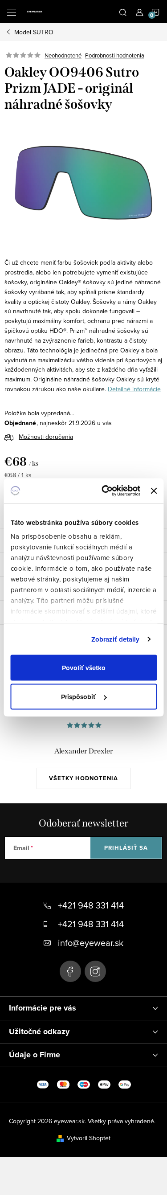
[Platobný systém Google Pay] (124, 1083)
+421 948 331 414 (91, 905)
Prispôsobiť (78, 697)
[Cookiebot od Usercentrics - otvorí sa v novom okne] (104, 491)
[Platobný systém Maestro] (83, 1083)
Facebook (70, 971)
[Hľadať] (123, 11)
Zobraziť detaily (115, 639)
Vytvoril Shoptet (88, 1138)
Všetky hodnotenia (83, 778)
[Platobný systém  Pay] (104, 1083)
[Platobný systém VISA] (42, 1083)
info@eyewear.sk (90, 942)
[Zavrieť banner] (154, 490)
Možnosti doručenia (46, 436)
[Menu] (11, 11)
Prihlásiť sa (126, 847)
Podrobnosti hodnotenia (114, 55)
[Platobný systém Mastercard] (63, 1083)
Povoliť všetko (84, 667)
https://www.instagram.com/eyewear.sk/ (95, 971)
